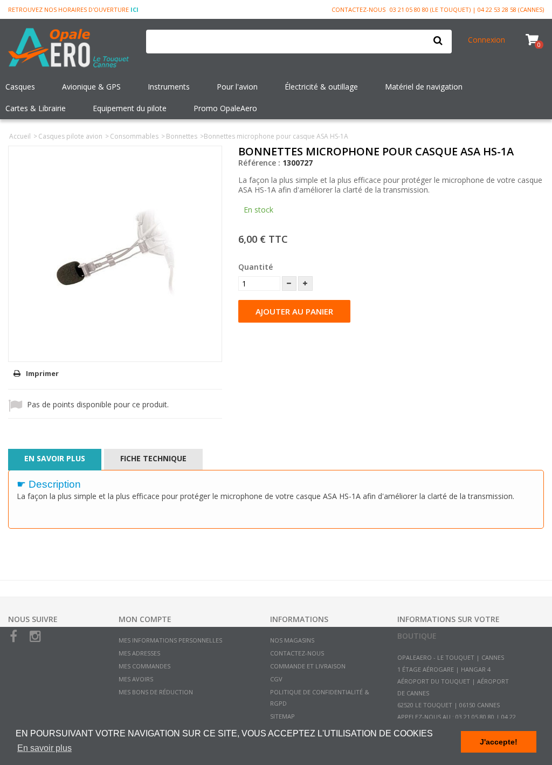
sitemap (282, 716)
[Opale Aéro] (69, 49)
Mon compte (145, 619)
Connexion (486, 40)
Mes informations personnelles (170, 640)
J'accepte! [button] (499, 741)
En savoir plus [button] (44, 748)
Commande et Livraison (308, 666)
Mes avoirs (136, 679)
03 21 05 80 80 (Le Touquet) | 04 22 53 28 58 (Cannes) (467, 9)
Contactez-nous (358, 9)
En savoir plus (54, 458)
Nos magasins (292, 640)
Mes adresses (139, 653)
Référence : (259, 163)
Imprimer (42, 373)
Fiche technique (153, 458)
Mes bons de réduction (156, 692)
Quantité (255, 267)
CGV (276, 679)
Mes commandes (144, 666)
